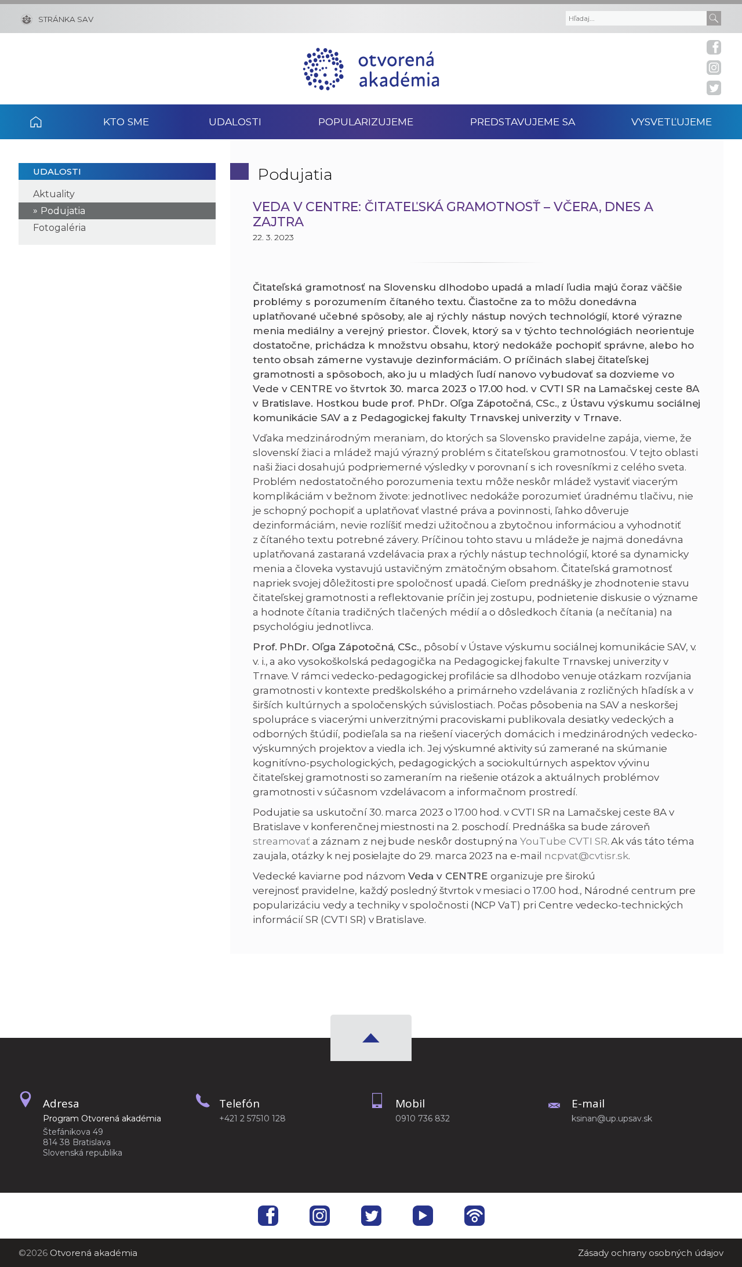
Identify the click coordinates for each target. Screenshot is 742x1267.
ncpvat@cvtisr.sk (586, 855)
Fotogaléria (59, 227)
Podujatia (63, 210)
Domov (51, 121)
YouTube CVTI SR (563, 841)
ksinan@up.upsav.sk (612, 1118)
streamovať (282, 841)
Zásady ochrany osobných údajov (650, 1252)
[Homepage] (371, 69)
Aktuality (54, 194)
